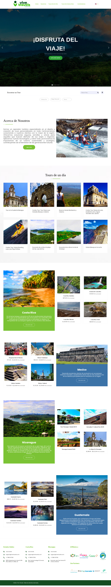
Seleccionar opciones (24, 196)
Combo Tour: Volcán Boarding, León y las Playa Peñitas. (15, 248)
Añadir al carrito (71, 286)
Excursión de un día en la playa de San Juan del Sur (41, 248)
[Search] (98, 92)
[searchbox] (55, 99)
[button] (2, 47)
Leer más (71, 439)
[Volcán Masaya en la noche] (104, 230)
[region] (55, 48)
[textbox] (43, 99)
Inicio (36, 4)
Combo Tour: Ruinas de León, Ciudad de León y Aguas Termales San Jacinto (94, 211)
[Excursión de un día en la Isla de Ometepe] (78, 230)
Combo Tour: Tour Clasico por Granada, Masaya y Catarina (41, 211)
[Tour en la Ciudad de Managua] (24, 193)
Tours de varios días (67, 4)
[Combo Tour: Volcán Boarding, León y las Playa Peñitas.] (24, 230)
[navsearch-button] (92, 4)
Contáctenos (81, 4)
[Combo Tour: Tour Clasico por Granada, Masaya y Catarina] (51, 193)
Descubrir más (29, 324)
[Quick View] (68, 284)
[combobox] (44, 99)
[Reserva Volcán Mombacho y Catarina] (78, 193)
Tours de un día (53, 4)
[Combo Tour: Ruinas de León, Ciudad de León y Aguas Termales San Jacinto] (104, 193)
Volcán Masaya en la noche (94, 247)
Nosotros (43, 4)
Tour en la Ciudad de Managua (15, 210)
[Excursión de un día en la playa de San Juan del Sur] (51, 230)
